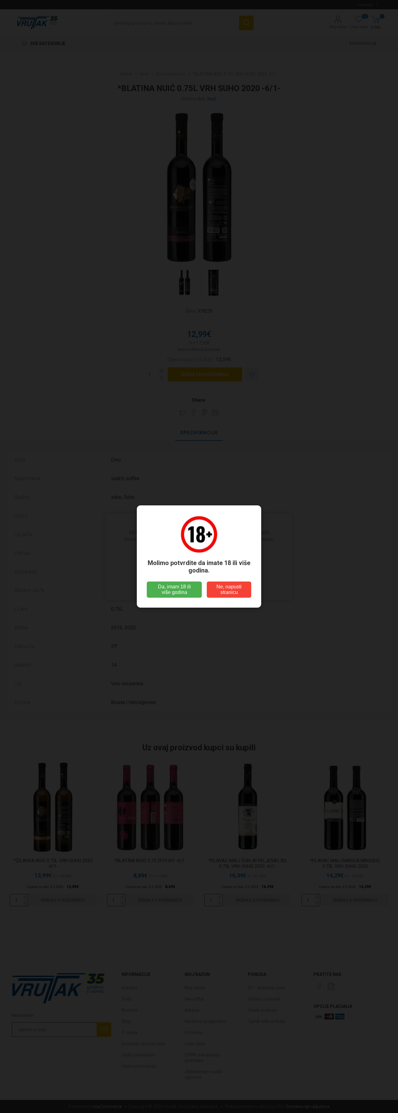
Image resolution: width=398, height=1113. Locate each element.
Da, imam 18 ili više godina (174, 589)
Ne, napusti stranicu (229, 589)
